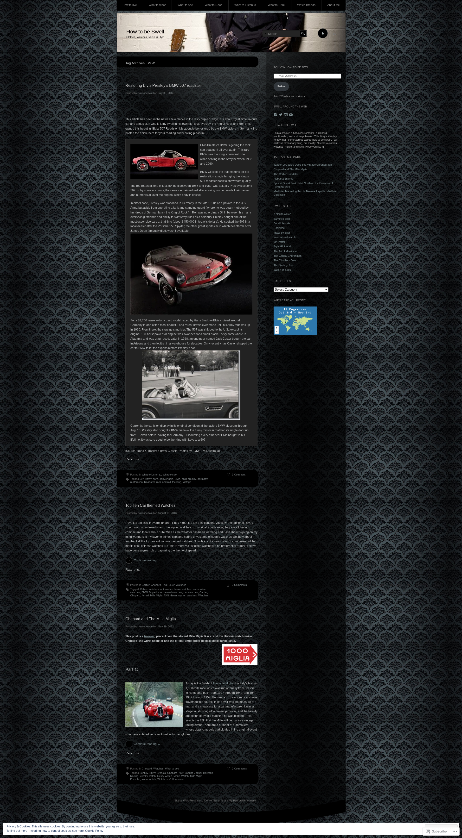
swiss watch (148, 779)
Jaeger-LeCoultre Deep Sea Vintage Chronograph (303, 164)
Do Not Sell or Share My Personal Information (230, 800)
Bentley (144, 772)
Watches (181, 584)
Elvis (177, 478)
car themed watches (170, 592)
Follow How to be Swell (292, 67)
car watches (191, 592)
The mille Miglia (223, 683)
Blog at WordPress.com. (188, 800)
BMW (148, 478)
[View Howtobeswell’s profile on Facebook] (275, 115)
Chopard (156, 584)
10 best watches (149, 589)
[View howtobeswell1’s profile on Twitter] (280, 115)
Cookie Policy (94, 830)
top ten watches (187, 595)
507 (142, 478)
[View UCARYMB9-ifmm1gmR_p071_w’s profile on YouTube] (291, 115)
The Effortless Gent (285, 260)
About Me (333, 5)
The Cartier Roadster (286, 174)
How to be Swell (145, 32)
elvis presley (189, 478)
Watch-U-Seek (282, 269)
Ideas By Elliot (282, 232)
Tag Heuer (168, 584)
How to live (129, 5)
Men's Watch (181, 776)
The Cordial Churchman (288, 255)
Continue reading (147, 560)
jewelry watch (148, 776)
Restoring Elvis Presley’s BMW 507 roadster (163, 85)
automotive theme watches (176, 589)
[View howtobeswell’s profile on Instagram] (286, 115)
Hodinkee (279, 227)
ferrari (145, 595)
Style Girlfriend (282, 246)
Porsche (135, 779)
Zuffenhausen (177, 779)
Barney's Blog (282, 218)
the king (176, 482)
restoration (136, 482)
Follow (281, 86)
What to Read (214, 5)
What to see (185, 5)
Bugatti (153, 592)
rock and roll (163, 482)
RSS (333, 33)
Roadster (149, 482)
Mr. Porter (279, 241)
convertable (166, 478)
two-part (149, 636)
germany (203, 478)
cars (155, 478)
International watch (284, 237)
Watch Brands (306, 5)
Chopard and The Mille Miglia (150, 619)
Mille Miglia (156, 595)
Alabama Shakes (283, 178)
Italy (181, 772)
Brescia (161, 772)
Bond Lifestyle (282, 223)
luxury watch (164, 776)
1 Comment (238, 474)
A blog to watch (282, 214)
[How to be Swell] (231, 32)
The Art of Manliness (285, 251)
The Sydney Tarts (284, 265)
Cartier (145, 584)
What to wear (157, 5)
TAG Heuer (170, 595)
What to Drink (276, 5)
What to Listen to (245, 5)
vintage (187, 482)
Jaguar (189, 772)
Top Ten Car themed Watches (150, 505)
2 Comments (239, 584)
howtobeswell (146, 93)
